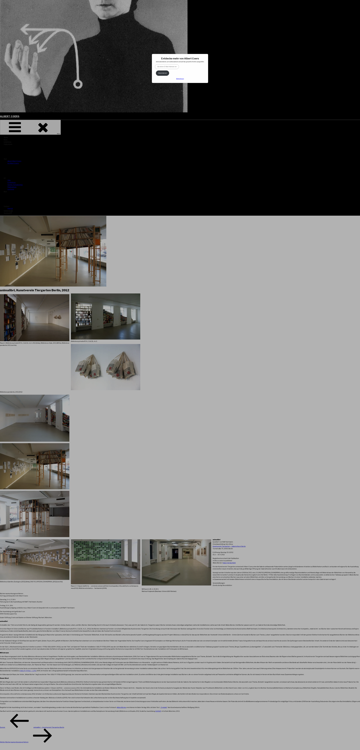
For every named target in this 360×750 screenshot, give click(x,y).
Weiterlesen (180, 78)
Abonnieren (162, 73)
